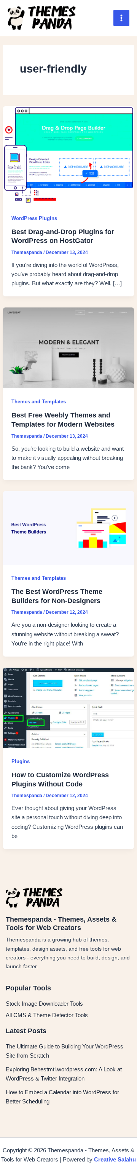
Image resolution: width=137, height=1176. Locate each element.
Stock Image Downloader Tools (44, 1004)
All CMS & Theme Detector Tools (47, 1015)
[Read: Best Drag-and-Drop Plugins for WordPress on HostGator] (68, 155)
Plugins (20, 761)
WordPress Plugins (34, 218)
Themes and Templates (38, 401)
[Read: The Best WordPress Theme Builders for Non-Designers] (68, 528)
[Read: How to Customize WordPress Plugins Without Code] (68, 707)
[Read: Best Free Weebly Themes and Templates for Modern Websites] (68, 348)
